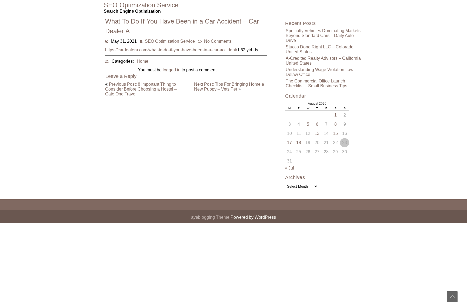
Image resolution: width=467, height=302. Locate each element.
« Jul (289, 168)
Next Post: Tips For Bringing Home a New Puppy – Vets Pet (229, 86)
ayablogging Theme (211, 217)
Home (142, 61)
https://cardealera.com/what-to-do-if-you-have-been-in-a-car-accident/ (171, 50)
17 (289, 142)
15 (335, 133)
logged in (172, 70)
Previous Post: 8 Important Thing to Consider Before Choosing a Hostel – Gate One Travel (141, 89)
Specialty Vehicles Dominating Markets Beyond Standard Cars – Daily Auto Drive (323, 35)
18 (298, 142)
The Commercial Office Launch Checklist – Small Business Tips (316, 83)
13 (317, 133)
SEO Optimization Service (170, 41)
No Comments (218, 41)
